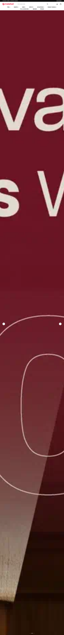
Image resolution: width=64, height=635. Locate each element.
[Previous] (3, 324)
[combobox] (32, 4)
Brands (35, 9)
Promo (42, 9)
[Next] (60, 324)
